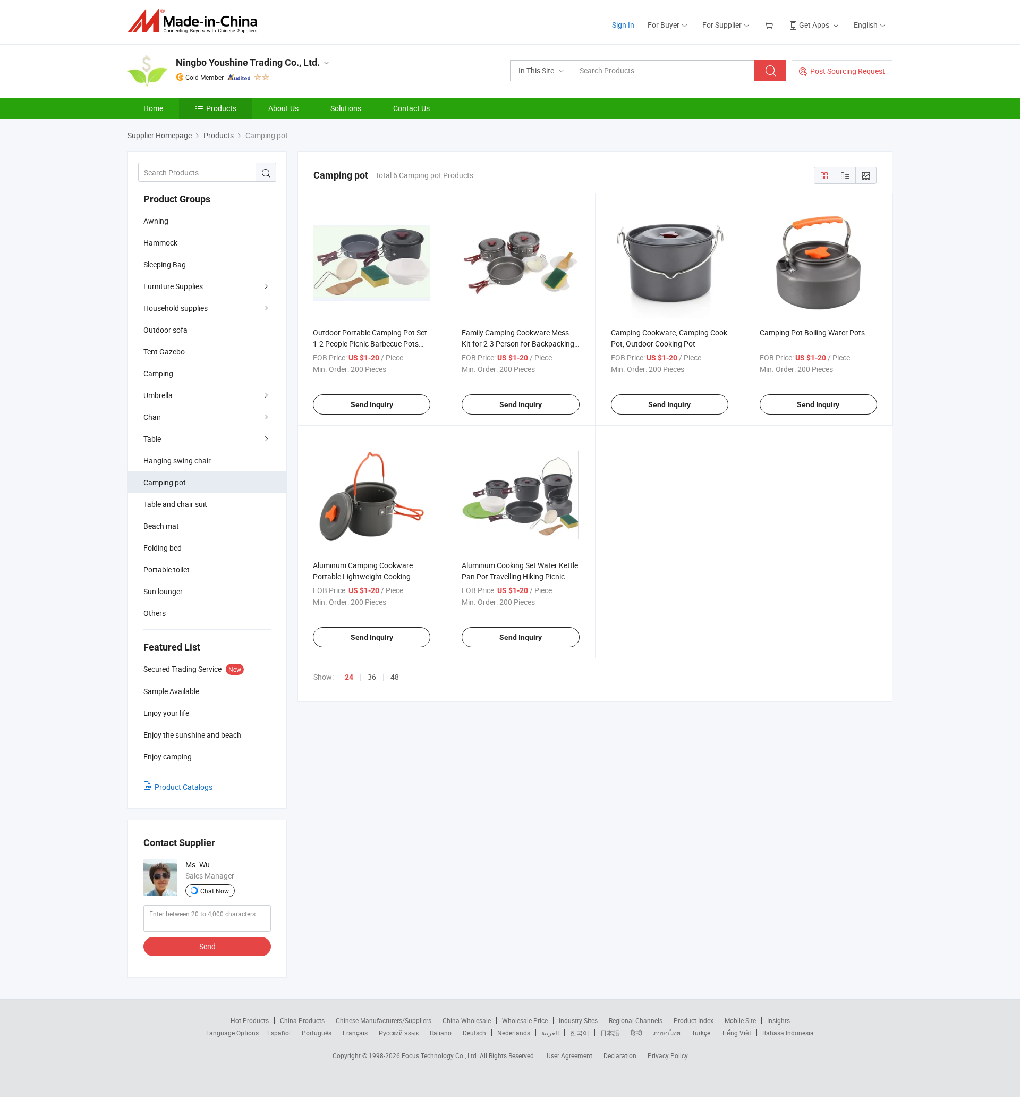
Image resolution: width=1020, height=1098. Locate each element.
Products (221, 108)
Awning (155, 221)
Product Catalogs (183, 787)
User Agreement (569, 1055)
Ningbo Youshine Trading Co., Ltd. (248, 62)
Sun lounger (163, 591)
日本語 (609, 1032)
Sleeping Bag (164, 264)
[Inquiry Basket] (770, 25)
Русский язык (399, 1032)
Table (152, 439)
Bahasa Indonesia (788, 1032)
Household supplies (175, 308)
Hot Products (250, 1020)
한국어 (579, 1032)
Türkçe (701, 1032)
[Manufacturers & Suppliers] (196, 21)
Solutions (345, 108)
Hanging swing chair (177, 460)
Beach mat (161, 526)
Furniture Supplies (173, 286)
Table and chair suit (175, 504)
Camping (158, 373)
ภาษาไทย (667, 1032)
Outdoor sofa (165, 330)
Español (279, 1032)
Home (153, 108)
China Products (302, 1020)
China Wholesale (467, 1020)
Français (355, 1032)
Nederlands (513, 1032)
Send (207, 946)
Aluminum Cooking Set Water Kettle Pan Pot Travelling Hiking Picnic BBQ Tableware (520, 576)
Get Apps (814, 25)
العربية (550, 1032)
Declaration (620, 1055)
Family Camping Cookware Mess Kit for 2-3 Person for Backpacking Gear (518, 343)
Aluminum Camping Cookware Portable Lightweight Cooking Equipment (363, 576)
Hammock (160, 243)
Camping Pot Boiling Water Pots (812, 332)
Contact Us (411, 108)
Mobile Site (740, 1020)
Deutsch (474, 1032)
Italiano (441, 1032)
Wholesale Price (525, 1020)
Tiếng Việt (736, 1032)
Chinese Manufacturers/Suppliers (383, 1020)
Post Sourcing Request (847, 71)
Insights (778, 1020)
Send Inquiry (372, 404)
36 (372, 677)
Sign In (623, 25)
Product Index (693, 1020)
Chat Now (214, 890)
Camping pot (164, 482)
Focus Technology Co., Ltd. (441, 1055)
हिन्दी (636, 1032)
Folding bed (162, 548)
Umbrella (158, 395)
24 (349, 677)
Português (317, 1032)
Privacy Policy (668, 1055)
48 (394, 677)
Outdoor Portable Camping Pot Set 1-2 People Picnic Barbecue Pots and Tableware (370, 343)
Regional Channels (635, 1020)
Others (154, 613)
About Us (283, 108)
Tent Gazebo (164, 352)
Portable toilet (166, 569)
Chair (152, 417)
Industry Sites (578, 1020)
